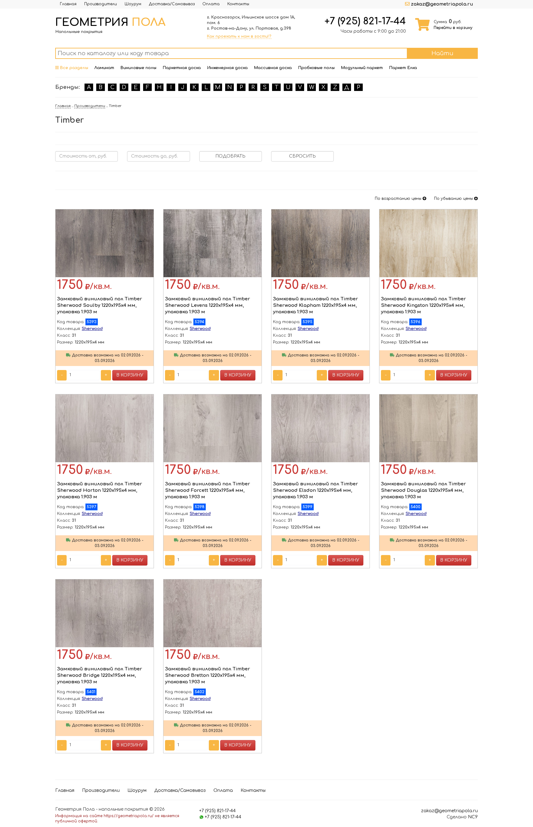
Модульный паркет (362, 68)
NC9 (473, 817)
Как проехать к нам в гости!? (239, 36)
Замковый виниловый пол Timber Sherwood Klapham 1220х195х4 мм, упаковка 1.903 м (315, 305)
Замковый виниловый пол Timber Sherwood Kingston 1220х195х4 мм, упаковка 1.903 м (423, 305)
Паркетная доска (182, 68)
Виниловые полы (138, 68)
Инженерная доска (227, 68)
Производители (100, 4)
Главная (68, 4)
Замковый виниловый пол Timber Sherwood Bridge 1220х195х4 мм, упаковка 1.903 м (99, 675)
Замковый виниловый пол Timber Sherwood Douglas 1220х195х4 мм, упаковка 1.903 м (423, 490)
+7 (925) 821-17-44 (365, 21)
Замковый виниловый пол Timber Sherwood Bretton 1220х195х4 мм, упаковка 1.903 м (207, 675)
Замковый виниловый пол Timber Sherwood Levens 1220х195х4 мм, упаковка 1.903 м (207, 305)
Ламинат (104, 68)
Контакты (238, 4)
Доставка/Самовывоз (172, 4)
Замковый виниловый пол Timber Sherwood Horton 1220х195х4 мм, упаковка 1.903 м (99, 490)
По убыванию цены (454, 198)
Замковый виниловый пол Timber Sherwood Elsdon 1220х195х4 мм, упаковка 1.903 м (315, 490)
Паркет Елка (403, 68)
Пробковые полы (316, 68)
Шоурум (133, 4)
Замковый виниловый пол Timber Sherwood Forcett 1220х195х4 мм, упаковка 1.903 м (207, 490)
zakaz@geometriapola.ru (442, 4)
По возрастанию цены (399, 198)
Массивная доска (273, 68)
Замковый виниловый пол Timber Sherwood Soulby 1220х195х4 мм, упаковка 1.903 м (99, 305)
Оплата (211, 4)
